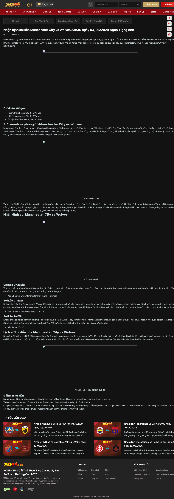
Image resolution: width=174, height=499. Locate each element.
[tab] (15, 21)
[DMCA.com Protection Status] (6, 489)
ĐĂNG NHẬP (151, 4)
